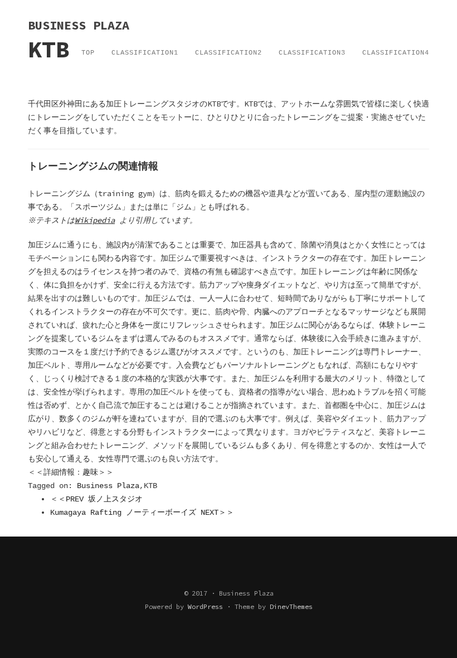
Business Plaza (108, 485)
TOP (88, 53)
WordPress (205, 606)
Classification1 (144, 53)
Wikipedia (95, 220)
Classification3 (312, 53)
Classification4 (395, 53)
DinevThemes (291, 606)
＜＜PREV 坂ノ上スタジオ (96, 499)
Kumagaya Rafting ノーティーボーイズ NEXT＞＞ (142, 512)
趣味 (90, 472)
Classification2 (228, 53)
